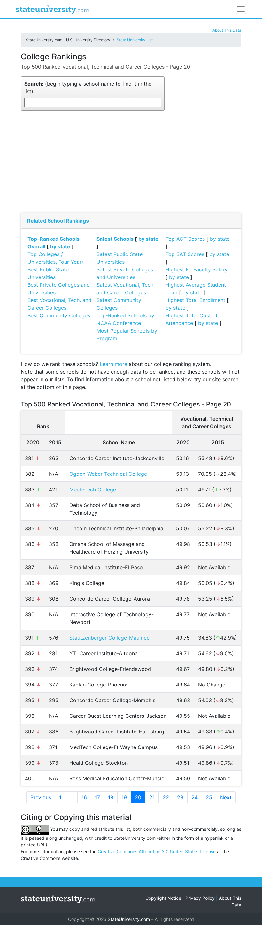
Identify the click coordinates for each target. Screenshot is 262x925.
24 (194, 797)
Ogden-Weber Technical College (108, 474)
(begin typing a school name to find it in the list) (87, 87)
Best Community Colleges (58, 315)
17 (97, 797)
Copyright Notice (163, 898)
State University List (135, 39)
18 (110, 797)
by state (60, 246)
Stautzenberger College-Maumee (109, 637)
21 (152, 797)
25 (209, 797)
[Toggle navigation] (241, 9)
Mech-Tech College (92, 489)
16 (84, 797)
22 (166, 797)
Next (226, 797)
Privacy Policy (200, 898)
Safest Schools (115, 239)
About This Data (226, 30)
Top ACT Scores (185, 239)
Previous (40, 797)
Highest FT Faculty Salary (196, 269)
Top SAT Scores (185, 254)
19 (124, 797)
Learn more (113, 364)
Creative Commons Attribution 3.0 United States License (157, 851)
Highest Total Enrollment (195, 300)
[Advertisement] (131, 162)
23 (180, 797)
